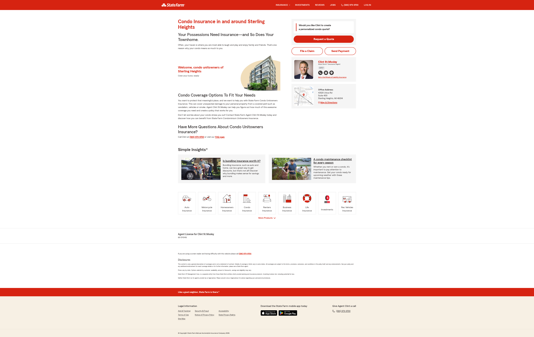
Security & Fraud (202, 311)
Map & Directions (328, 102)
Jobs (333, 5)
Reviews (319, 5)
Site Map (181, 319)
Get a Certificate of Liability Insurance (332, 77)
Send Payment (340, 51)
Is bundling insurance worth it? (241, 161)
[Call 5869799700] (320, 73)
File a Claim (307, 51)
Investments (302, 5)
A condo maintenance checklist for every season (332, 161)
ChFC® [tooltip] (321, 68)
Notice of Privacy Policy (204, 315)
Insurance (282, 5)
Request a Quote (324, 39)
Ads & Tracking (184, 311)
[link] (173, 5)
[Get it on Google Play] (288, 313)
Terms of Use (183, 315)
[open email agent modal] (326, 73)
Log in (367, 5)
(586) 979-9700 (351, 5)
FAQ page (219, 137)
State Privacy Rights (227, 315)
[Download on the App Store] (269, 313)
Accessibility (224, 311)
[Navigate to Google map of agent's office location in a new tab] (331, 73)
